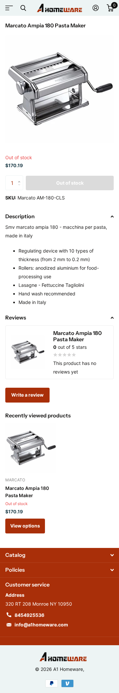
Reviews (15, 317)
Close (23, 8)
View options (25, 525)
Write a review (27, 395)
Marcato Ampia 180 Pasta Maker (27, 491)
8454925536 (29, 615)
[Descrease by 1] (20, 188)
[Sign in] (96, 8)
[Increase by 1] (20, 177)
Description (20, 216)
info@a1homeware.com (41, 624)
